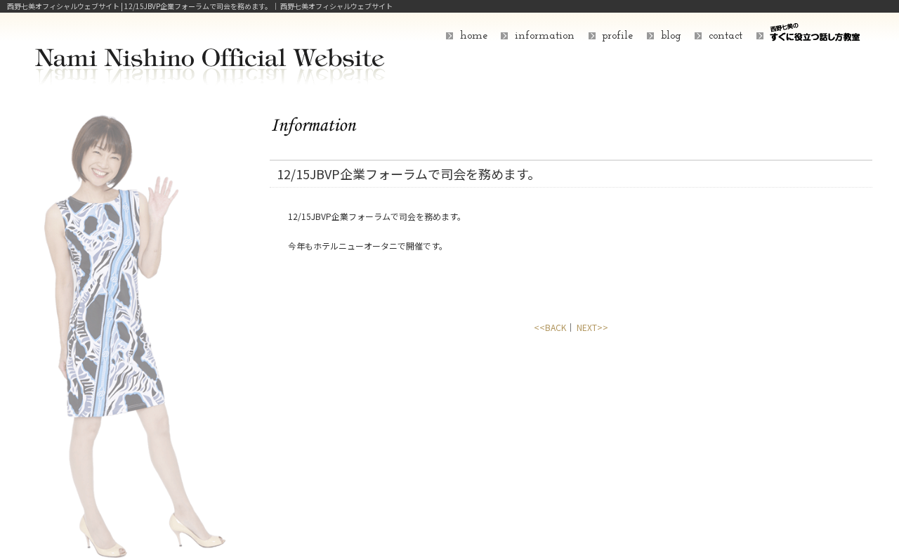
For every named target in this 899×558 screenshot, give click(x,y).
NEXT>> (592, 327)
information (545, 35)
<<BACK (550, 327)
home (473, 35)
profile (617, 35)
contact (725, 35)
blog (671, 35)
